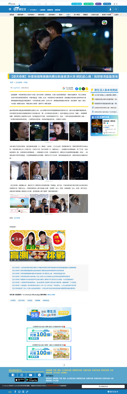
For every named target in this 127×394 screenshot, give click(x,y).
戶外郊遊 (56, 372)
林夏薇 (13, 300)
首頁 (11, 82)
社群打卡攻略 (89, 4)
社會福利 (64, 372)
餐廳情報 (49, 372)
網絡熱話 (46, 300)
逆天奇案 (17, 218)
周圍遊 (85, 14)
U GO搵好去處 (77, 4)
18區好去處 (95, 14)
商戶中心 (98, 4)
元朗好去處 (87, 370)
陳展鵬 (38, 300)
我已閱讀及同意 (103, 386)
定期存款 (57, 10)
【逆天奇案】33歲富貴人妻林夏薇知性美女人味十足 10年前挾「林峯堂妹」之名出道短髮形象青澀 (43, 285)
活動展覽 (49, 370)
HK (19, 4)
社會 (111, 370)
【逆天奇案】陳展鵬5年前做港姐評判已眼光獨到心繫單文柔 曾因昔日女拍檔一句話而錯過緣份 (42, 279)
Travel (25, 4)
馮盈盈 (30, 300)
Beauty (39, 4)
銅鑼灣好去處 (77, 370)
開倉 (59, 370)
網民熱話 (49, 378)
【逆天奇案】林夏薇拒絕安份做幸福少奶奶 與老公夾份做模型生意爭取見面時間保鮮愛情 (40, 276)
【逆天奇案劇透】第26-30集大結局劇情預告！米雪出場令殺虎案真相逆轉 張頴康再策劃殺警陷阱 (43, 288)
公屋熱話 (42, 10)
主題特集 (117, 14)
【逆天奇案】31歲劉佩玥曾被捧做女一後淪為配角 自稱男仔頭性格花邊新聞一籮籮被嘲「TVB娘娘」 (44, 282)
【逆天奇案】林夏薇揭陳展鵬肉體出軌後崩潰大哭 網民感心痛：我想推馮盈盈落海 (38, 273)
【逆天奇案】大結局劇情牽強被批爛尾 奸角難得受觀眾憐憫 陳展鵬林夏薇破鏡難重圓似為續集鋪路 (43, 267)
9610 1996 (51, 294)
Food (32, 4)
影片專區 (77, 14)
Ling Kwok (16, 88)
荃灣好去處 (96, 370)
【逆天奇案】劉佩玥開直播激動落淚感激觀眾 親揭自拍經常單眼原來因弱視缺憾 (37, 270)
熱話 (25, 82)
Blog (46, 4)
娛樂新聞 (50, 10)
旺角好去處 (105, 370)
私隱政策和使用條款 (52, 386)
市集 (54, 370)
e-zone (53, 4)
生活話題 (19, 82)
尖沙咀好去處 (66, 370)
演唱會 (12, 14)
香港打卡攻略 (106, 14)
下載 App (108, 4)
